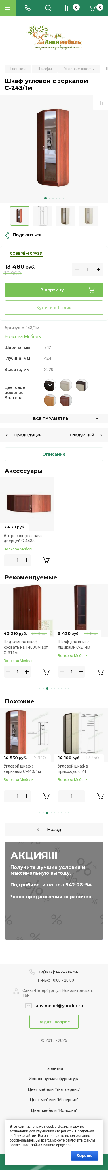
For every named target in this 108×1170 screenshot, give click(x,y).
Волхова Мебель (23, 336)
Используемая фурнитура (54, 1078)
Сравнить (100, 102)
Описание (54, 454)
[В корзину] (46, 560)
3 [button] (53, 198)
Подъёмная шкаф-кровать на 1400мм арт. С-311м (26, 647)
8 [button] (65, 688)
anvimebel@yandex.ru (59, 1005)
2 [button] (49, 198)
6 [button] (63, 198)
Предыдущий (27, 435)
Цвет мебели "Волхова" (54, 1110)
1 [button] (45, 198)
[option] (54, 149)
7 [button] (61, 688)
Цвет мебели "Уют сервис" (54, 1089)
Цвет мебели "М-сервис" (54, 1099)
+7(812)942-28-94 (58, 972)
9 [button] (68, 688)
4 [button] (56, 198)
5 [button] (59, 198)
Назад (54, 829)
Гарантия (54, 1068)
